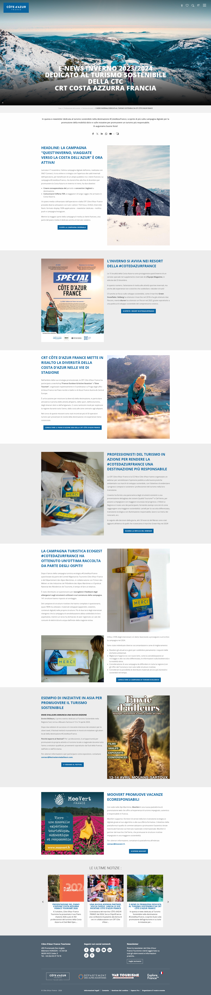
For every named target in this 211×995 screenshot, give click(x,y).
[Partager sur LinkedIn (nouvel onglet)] (102, 134)
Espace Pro (135, 990)
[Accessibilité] (181, 5)
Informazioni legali (91, 990)
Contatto (105, 990)
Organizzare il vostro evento (153, 990)
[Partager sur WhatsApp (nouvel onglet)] (106, 134)
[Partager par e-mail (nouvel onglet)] (110, 134)
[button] (193, 5)
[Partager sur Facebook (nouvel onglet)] (93, 134)
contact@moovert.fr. (116, 844)
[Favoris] (187, 5)
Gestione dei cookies (120, 990)
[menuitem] (16, 8)
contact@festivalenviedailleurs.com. (57, 757)
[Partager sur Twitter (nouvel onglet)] (97, 134)
